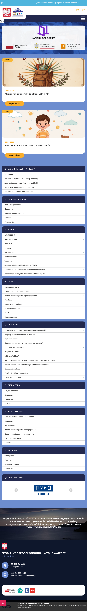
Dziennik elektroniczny (22, 169)
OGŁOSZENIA (10, 235)
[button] (2, 3)
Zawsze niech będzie (13, 369)
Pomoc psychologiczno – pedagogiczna (21, 296)
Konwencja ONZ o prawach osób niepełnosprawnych (26, 270)
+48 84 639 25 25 (83, 10)
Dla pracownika (17, 199)
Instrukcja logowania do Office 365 (19, 192)
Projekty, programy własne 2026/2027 (20, 335)
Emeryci (8, 218)
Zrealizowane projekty (13, 377)
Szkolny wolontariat (12, 308)
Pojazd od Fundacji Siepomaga (17, 291)
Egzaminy (8, 248)
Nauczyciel (9, 209)
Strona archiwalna (12, 464)
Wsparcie (8, 261)
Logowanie (9, 174)
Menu (11, 230)
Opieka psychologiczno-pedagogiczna (20, 430)
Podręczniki (9, 399)
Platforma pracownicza (14, 205)
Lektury (7, 404)
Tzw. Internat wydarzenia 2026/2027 (19, 417)
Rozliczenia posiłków (13, 438)
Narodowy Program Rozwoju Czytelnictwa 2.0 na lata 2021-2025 (30, 360)
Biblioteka (14, 385)
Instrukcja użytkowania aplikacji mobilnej (21, 179)
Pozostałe (14, 450)
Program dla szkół (12, 352)
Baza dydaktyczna (12, 287)
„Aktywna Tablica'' (12, 356)
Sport (7, 313)
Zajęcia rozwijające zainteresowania (19, 434)
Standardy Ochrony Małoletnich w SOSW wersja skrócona (28, 274)
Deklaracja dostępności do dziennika (19, 187)
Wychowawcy (10, 425)
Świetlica (8, 300)
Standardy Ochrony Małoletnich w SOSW (21, 265)
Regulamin (9, 395)
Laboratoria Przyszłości (14, 347)
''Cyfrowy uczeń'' (11, 339)
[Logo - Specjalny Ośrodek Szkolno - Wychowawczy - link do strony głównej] (13, 12)
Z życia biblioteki (11, 391)
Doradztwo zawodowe (13, 304)
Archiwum (9, 469)
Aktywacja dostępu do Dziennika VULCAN (21, 183)
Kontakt (8, 443)
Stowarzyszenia (11, 317)
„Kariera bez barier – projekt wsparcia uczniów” (24, 343)
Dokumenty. (9, 222)
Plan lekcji (9, 244)
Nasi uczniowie (11, 239)
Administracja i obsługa (14, 213)
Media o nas (9, 460)
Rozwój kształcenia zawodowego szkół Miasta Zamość (26, 365)
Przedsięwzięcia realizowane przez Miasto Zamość (25, 330)
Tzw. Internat (16, 411)
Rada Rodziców (11, 257)
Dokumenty (9, 252)
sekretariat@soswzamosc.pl (78, 10)
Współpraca (9, 456)
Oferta (12, 281)
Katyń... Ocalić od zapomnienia (17, 373)
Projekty (13, 325)
